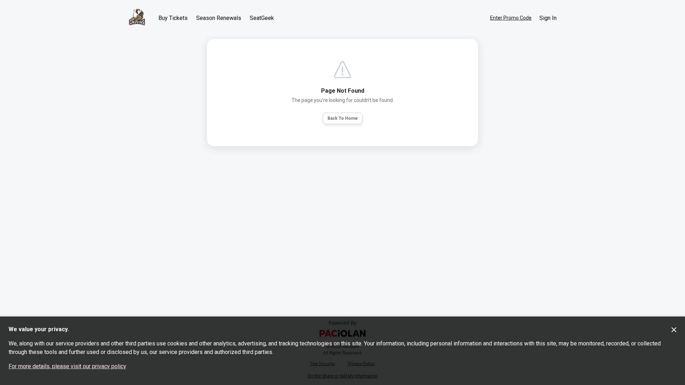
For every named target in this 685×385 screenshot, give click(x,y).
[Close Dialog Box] (673, 329)
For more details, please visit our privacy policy (67, 366)
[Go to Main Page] (137, 18)
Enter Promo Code (511, 18)
